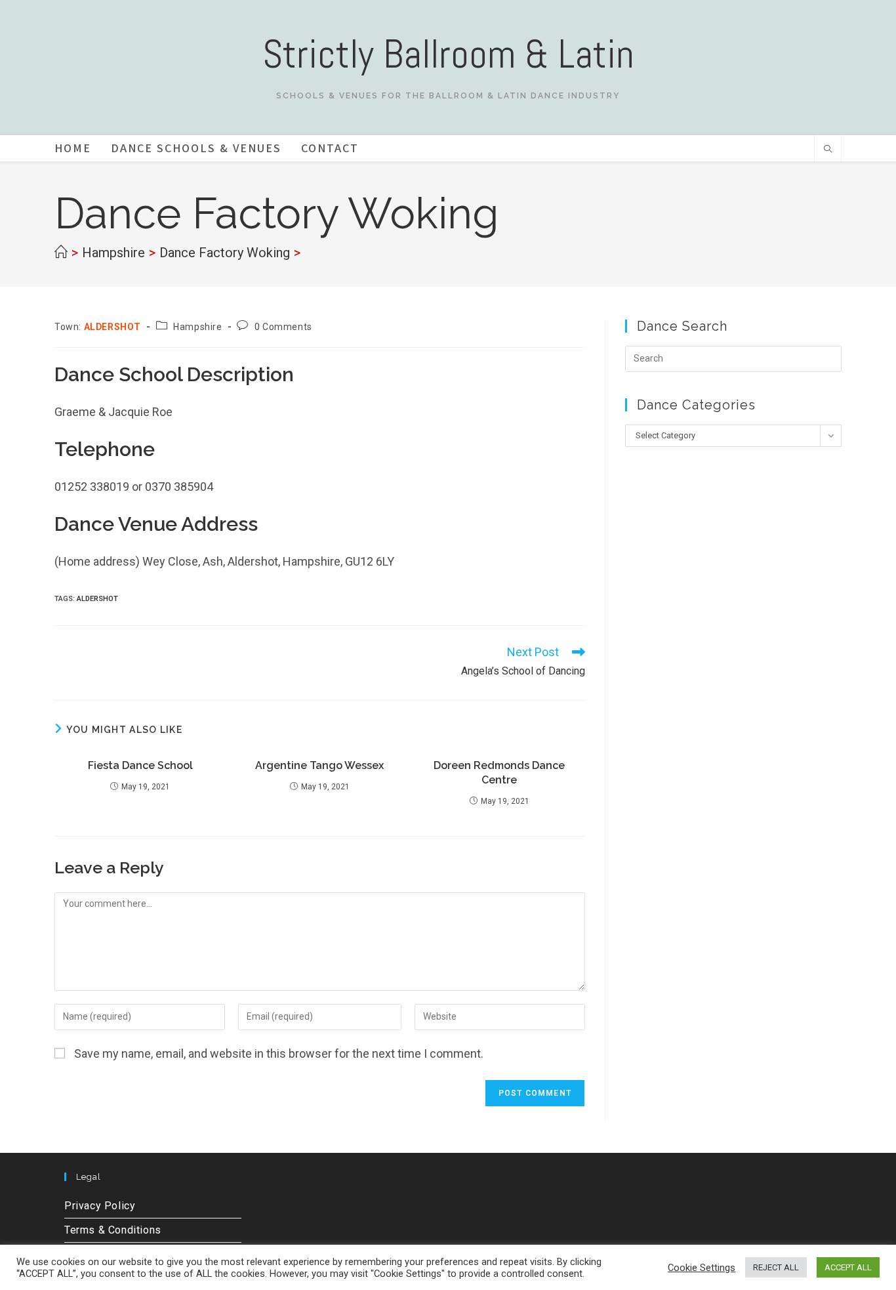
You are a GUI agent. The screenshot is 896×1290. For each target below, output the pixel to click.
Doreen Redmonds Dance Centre (499, 772)
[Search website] (828, 150)
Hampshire (197, 327)
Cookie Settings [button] (701, 1268)
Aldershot (97, 598)
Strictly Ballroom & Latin (448, 54)
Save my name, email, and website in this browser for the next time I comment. (278, 1053)
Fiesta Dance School (140, 765)
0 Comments (283, 327)
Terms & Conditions (112, 1230)
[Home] (61, 252)
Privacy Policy (99, 1205)
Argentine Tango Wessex (319, 765)
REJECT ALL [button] (776, 1267)
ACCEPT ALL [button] (848, 1267)
